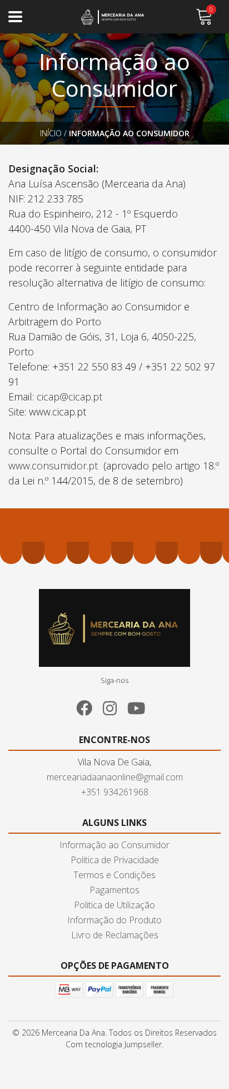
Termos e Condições (114, 875)
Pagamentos (114, 890)
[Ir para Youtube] (140, 706)
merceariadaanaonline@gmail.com (115, 777)
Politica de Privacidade (115, 860)
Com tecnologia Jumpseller (114, 1044)
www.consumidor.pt (53, 465)
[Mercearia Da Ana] (115, 16)
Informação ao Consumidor (114, 845)
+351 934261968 (114, 792)
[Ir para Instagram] (114, 706)
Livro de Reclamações (114, 935)
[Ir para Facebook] (88, 706)
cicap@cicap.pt (71, 396)
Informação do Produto (114, 920)
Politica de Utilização (114, 905)
